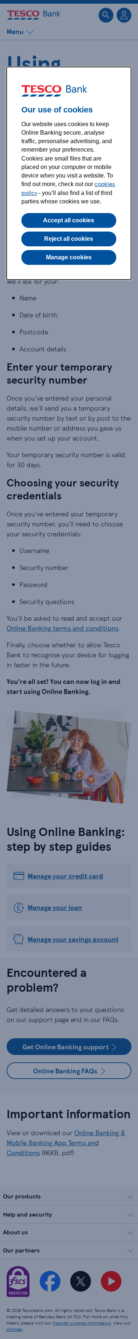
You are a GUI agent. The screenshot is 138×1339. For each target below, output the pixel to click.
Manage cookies (69, 257)
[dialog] (69, 173)
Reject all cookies (68, 239)
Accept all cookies (68, 220)
